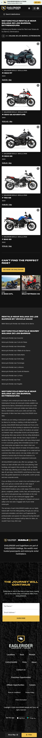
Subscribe (21, 618)
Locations (11, 655)
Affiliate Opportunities (15, 685)
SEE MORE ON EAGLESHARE (13, 270)
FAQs (24, 662)
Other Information (21, 700)
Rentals (32, 655)
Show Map (12, 735)
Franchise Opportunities (21, 678)
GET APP (37, 2)
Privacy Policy (29, 692)
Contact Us (21, 670)
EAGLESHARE (11, 662)
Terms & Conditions (14, 692)
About (34, 662)
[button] (21, 61)
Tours (22, 655)
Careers (32, 685)
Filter (30, 735)
